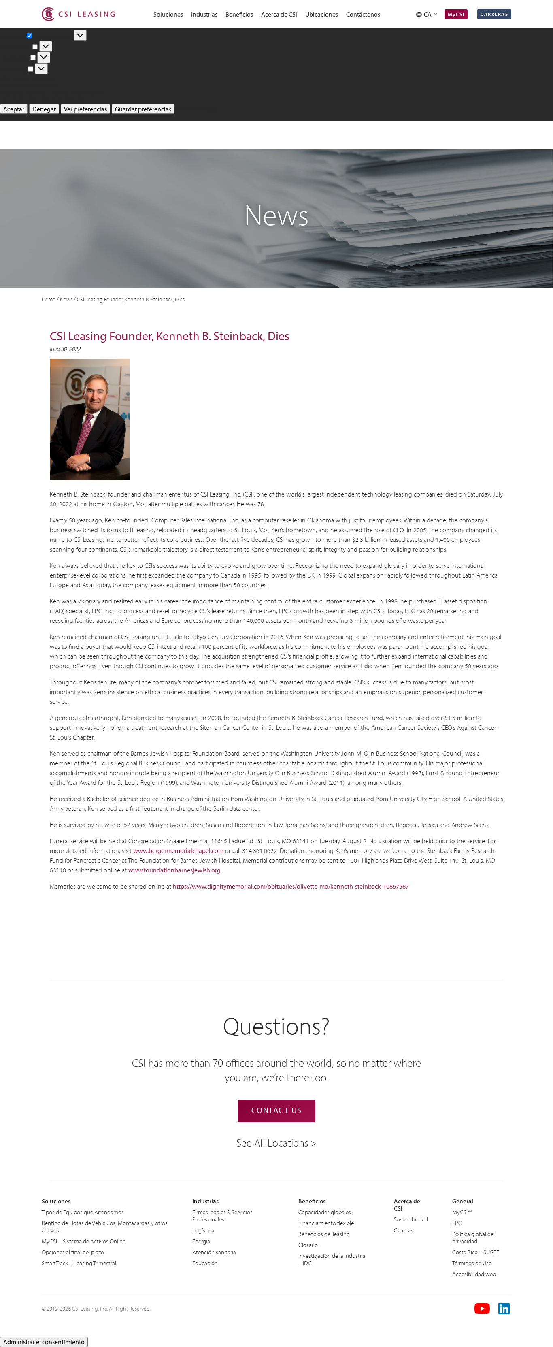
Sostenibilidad (411, 1219)
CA (429, 14)
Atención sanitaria (214, 1252)
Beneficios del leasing (324, 1234)
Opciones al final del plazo (73, 1252)
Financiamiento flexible (326, 1223)
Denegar (44, 109)
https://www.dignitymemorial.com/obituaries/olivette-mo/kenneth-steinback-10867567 (291, 886)
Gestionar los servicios (28, 85)
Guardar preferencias (143, 109)
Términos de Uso (472, 1263)
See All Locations (272, 1142)
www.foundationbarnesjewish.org (174, 870)
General (462, 1201)
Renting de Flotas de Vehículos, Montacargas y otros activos (105, 1226)
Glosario (308, 1245)
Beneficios (239, 14)
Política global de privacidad (36, 117)
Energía (201, 1241)
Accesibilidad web (474, 1274)
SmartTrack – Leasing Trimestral (79, 1263)
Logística (203, 1230)
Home (48, 299)
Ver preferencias (85, 109)
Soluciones (168, 14)
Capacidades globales (324, 1212)
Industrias (204, 14)
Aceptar (13, 109)
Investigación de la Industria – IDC (332, 1259)
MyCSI (456, 14)
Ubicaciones (321, 14)
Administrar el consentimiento (44, 1342)
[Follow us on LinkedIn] (504, 1308)
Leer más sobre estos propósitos (42, 100)
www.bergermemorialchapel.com (178, 850)
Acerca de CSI (279, 14)
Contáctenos (363, 14)
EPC (457, 1223)
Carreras (494, 14)
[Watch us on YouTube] (482, 1308)
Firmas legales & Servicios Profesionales (222, 1215)
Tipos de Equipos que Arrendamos (83, 1212)
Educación (205, 1263)
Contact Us (276, 1110)
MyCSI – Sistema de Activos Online (83, 1241)
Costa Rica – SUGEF (475, 1252)
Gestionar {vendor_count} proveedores (51, 93)
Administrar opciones (28, 78)
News (66, 299)
